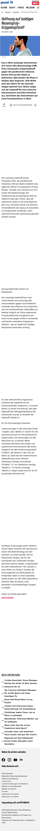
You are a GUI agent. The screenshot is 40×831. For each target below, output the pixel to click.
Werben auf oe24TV (9, 789)
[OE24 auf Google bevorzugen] (35, 105)
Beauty (12, 7)
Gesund (4, 7)
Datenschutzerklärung (10, 778)
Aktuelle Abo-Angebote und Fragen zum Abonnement (16, 816)
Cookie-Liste (6, 781)
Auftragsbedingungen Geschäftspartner (16, 810)
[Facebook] (3, 760)
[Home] (2, 12)
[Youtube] (15, 760)
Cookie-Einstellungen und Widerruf (15, 784)
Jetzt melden (7, 597)
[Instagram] (9, 760)
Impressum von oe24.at (10, 794)
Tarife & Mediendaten (10, 812)
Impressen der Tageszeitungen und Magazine (18, 820)
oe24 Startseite (7, 773)
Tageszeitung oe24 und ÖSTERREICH (15, 802)
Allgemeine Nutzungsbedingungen (14, 776)
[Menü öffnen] (38, 7)
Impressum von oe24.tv (10, 796)
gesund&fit (16, 12)
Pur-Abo (5, 791)
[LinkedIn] (21, 760)
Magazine (8, 12)
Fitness (20, 7)
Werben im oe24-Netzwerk (11, 786)
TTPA (3, 822)
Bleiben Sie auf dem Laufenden (14, 752)
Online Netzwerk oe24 (10, 766)
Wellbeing (30, 7)
